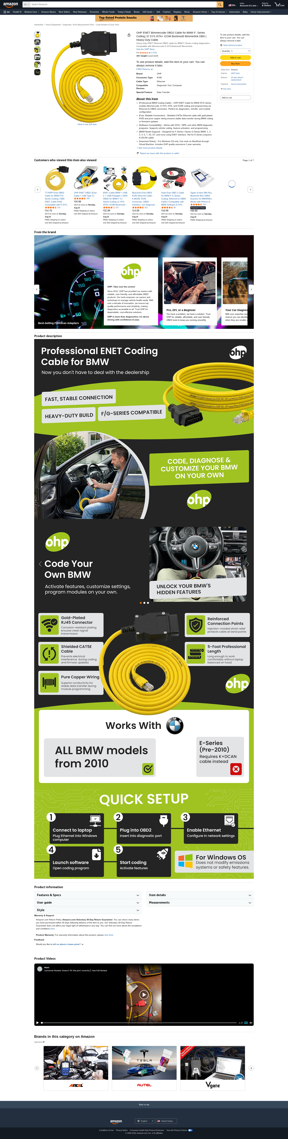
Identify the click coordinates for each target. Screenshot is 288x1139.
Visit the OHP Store (145, 49)
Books (137, 12)
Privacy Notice (122, 1130)
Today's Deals (124, 12)
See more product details (150, 148)
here (52, 928)
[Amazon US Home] (116, 1122)
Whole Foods (108, 12)
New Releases (80, 12)
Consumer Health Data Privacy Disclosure (147, 1130)
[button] (6, 12)
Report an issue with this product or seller (159, 153)
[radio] (37, 35)
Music (187, 12)
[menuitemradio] (246, 1023)
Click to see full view (87, 124)
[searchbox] (123, 4)
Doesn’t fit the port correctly (76, 970)
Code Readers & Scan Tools (107, 25)
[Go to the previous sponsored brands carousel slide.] (36, 1068)
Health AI (17, 12)
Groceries (94, 12)
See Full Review (99, 970)
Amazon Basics (48, 12)
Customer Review (52, 970)
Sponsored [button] (38, 1042)
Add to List (227, 97)
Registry (177, 12)
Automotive (234, 12)
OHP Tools (235, 73)
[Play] (36, 1022)
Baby (245, 12)
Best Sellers (64, 12)
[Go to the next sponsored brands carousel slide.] (251, 1068)
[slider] (139, 1022)
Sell (158, 12)
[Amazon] (11, 4)
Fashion (167, 12)
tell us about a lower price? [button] (67, 944)
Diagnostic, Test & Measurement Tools (78, 25)
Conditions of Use (106, 1130)
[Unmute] (250, 1023)
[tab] (141, 603)
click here (108, 935)
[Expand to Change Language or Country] (235, 5)
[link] (57, 198)
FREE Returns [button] (143, 69)
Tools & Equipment (53, 25)
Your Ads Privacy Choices (176, 1130)
